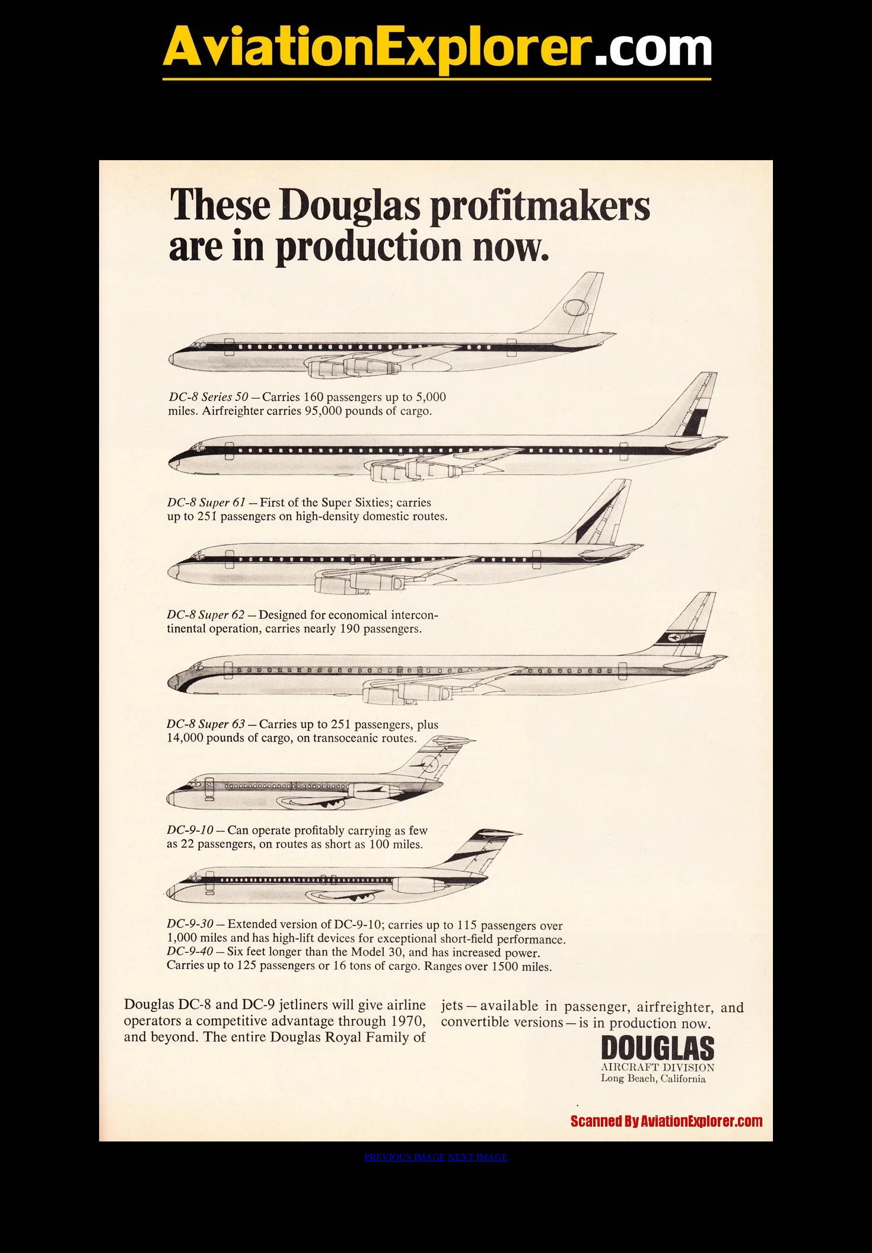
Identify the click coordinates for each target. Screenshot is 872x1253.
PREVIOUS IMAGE (404, 1157)
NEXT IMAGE (478, 1157)
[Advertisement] (436, 123)
